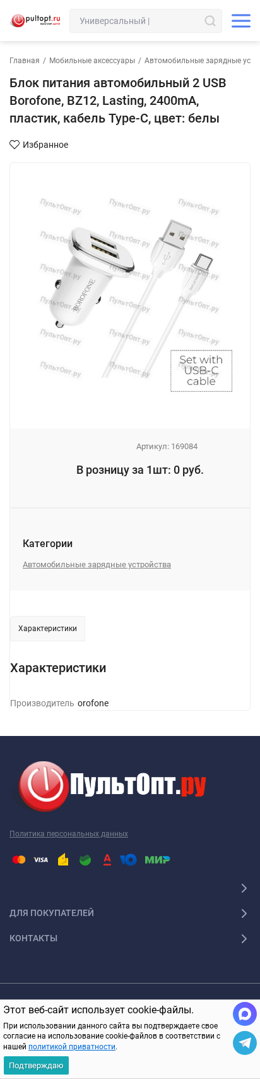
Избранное (45, 145)
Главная (24, 60)
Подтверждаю (36, 1065)
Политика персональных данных (68, 833)
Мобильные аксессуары (92, 60)
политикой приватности (71, 1046)
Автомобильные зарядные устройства (97, 564)
